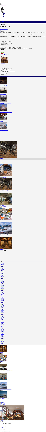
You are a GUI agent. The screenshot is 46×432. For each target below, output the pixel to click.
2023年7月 (2, 268)
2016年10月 (2, 282)
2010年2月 (2, 305)
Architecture (2, 9)
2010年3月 (2, 304)
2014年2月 (2, 289)
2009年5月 (2, 310)
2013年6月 (2, 292)
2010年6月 (2, 302)
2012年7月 (2, 295)
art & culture (1, 399)
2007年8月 (2, 324)
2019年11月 (2, 274)
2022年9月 (2, 270)
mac (3, 14)
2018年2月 (2, 278)
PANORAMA (4, 29)
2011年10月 (2, 298)
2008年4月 (2, 318)
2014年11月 (2, 285)
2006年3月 (2, 336)
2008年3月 (2, 319)
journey (3, 15)
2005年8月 (2, 341)
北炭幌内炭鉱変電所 (2, 205)
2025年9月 (2, 264)
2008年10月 (2, 314)
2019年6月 (2, 275)
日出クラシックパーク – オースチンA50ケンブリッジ (6, 370)
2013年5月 (2, 293)
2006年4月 (2, 335)
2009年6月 (2, 309)
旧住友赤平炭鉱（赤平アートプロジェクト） (5, 190)
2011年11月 (2, 297)
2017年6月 (2, 280)
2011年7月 (2, 299)
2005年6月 (2, 342)
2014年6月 (2, 288)
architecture (1, 29)
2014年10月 (2, 286)
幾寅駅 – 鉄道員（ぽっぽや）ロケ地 (4, 398)
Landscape (2, 12)
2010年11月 (2, 300)
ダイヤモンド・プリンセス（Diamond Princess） (5, 234)
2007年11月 (2, 322)
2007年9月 (2, 323)
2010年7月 (2, 301)
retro (7, 29)
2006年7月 (2, 333)
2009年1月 (2, 312)
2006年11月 (2, 330)
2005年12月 (2, 338)
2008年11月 (2, 313)
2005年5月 (2, 343)
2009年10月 (2, 306)
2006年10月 (2, 331)
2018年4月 (2, 277)
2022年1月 (2, 271)
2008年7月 (2, 316)
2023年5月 (2, 269)
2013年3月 (2, 294)
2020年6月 (2, 273)
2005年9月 (2, 340)
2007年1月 (2, 329)
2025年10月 (2, 263)
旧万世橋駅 (1, 249)
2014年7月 (2, 287)
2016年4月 (2, 283)
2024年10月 (2, 265)
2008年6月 (2, 317)
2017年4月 (2, 281)
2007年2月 (2, 328)
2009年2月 (2, 311)
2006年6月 (2, 334)
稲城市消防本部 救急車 (3, 361)
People (2, 8)
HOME (2, 7)
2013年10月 (2, 290)
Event (2, 10)
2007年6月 (2, 325)
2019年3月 (2, 276)
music (3, 16)
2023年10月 (2, 266)
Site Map (2, 427)
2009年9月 (2, 307)
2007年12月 (2, 321)
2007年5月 (2, 326)
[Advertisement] (20, 136)
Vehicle (2, 11)
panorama (4, 13)
